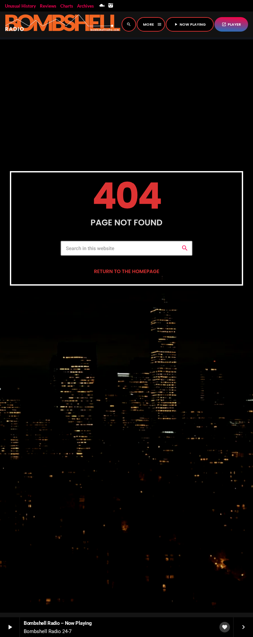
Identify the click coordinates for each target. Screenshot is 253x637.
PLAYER (231, 24)
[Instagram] (110, 5)
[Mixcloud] (102, 5)
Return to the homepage (126, 271)
